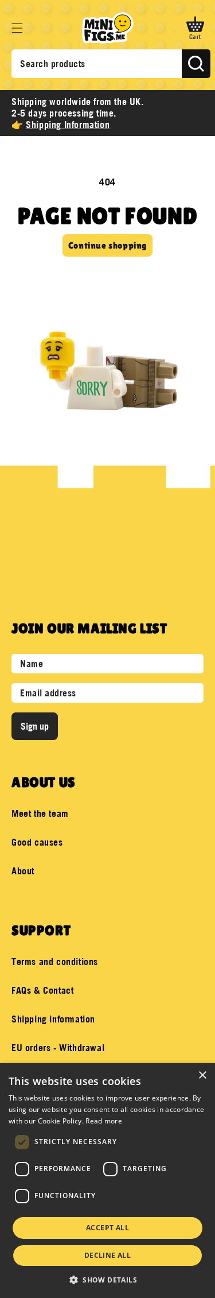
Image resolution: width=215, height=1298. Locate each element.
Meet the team (40, 813)
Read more (103, 1121)
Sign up (35, 726)
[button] (17, 28)
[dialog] (107, 1180)
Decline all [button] (107, 1255)
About (22, 871)
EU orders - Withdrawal (57, 1047)
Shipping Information (68, 124)
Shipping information (53, 1019)
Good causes (37, 842)
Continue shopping (107, 245)
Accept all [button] (107, 1228)
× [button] (202, 1075)
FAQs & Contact (42, 990)
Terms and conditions (54, 961)
